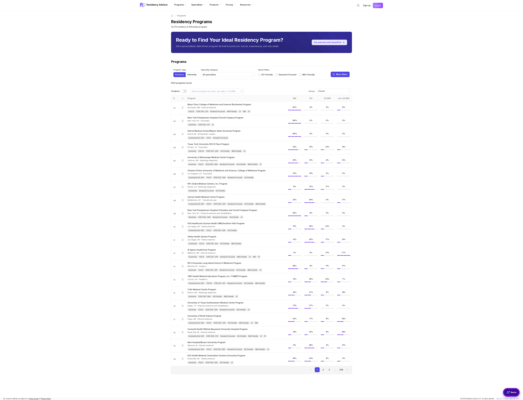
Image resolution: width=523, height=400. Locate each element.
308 (341, 370)
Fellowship (191, 74)
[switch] (184, 91)
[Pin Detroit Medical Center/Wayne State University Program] (182, 134)
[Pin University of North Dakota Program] (182, 319)
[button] (358, 5)
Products (214, 4)
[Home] (172, 16)
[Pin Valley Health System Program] (182, 240)
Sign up (367, 5)
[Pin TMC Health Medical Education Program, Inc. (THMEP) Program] (182, 279)
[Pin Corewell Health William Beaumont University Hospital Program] (182, 332)
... (335, 370)
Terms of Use (33, 398)
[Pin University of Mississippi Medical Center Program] (182, 160)
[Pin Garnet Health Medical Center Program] (182, 200)
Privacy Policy (46, 398)
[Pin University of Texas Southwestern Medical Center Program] (182, 306)
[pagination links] (347, 369)
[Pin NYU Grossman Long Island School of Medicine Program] (182, 266)
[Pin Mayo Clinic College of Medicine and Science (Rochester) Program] (182, 108)
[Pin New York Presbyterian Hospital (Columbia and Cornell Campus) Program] (182, 213)
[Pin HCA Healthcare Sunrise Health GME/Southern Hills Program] (182, 226)
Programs (179, 4)
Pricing (229, 4)
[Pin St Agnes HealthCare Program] (182, 253)
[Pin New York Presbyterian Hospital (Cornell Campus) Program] (182, 121)
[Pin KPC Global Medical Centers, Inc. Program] (182, 187)
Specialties (196, 4)
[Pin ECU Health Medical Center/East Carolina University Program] (182, 359)
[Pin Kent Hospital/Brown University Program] (182, 345)
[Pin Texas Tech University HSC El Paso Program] (182, 147)
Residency (179, 74)
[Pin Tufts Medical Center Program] (182, 293)
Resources (245, 4)
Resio (513, 392)
